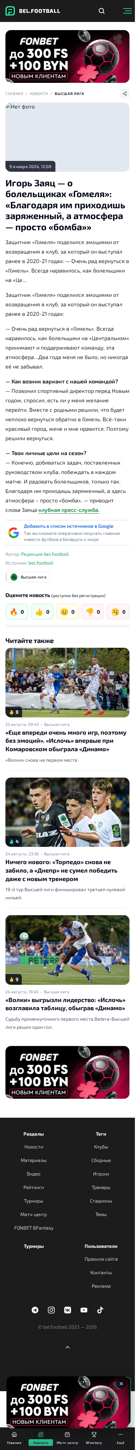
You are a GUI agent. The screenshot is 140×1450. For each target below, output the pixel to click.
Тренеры (101, 1187)
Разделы (33, 1134)
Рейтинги (33, 1187)
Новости (39, 93)
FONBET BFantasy (33, 1228)
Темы (101, 1214)
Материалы (34, 1160)
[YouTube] (84, 1310)
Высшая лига (69, 93)
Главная (14, 93)
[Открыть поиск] (101, 11)
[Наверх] (68, 1347)
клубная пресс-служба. (69, 509)
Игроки (101, 1173)
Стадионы (101, 1201)
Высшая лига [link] (57, 724)
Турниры (33, 1201)
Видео (33, 1173)
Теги (101, 1134)
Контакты (101, 1272)
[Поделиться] (124, 93)
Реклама (101, 1286)
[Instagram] (51, 1310)
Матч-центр (33, 1214)
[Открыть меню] (127, 11)
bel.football (41, 563)
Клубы (101, 1146)
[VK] (67, 1310)
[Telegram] (35, 1310)
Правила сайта (101, 1259)
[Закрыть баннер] (121, 1383)
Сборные (101, 1160)
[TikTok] (100, 1310)
